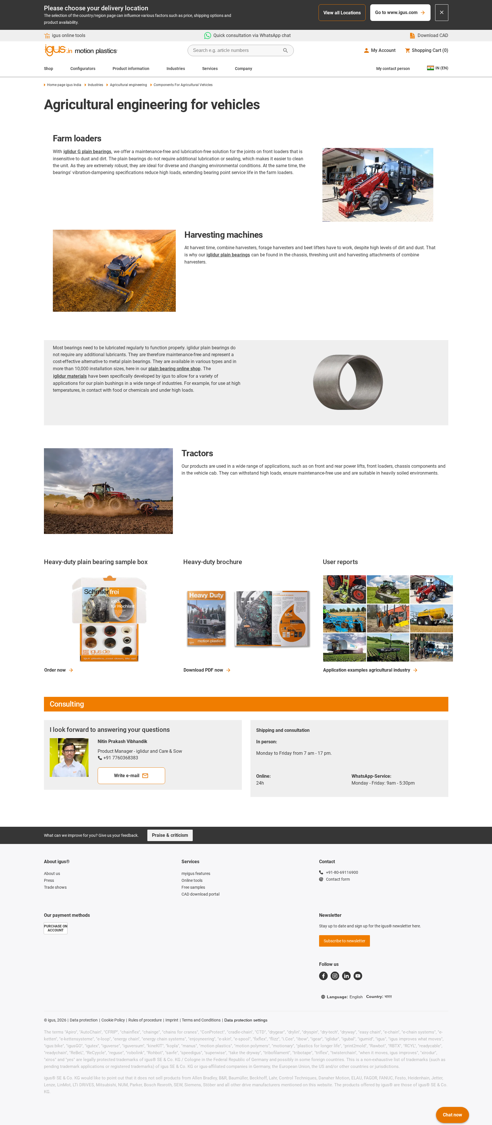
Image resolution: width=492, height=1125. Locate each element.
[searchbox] (236, 50)
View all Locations (342, 12)
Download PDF (203, 670)
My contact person (393, 68)
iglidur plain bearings (228, 255)
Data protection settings (245, 1020)
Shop (48, 68)
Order (55, 670)
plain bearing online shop (174, 368)
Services (210, 68)
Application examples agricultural (366, 670)
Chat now (452, 1115)
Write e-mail (126, 775)
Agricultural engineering (128, 85)
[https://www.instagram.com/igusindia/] (335, 976)
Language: (345, 997)
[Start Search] (285, 50)
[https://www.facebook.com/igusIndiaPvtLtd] (323, 976)
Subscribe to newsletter (344, 941)
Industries (176, 68)
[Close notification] (441, 12)
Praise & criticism (170, 835)
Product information (131, 68)
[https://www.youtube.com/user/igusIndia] (358, 976)
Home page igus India (64, 85)
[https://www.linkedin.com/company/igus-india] (346, 976)
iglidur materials (70, 376)
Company (243, 68)
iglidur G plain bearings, (87, 151)
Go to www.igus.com (396, 12)
